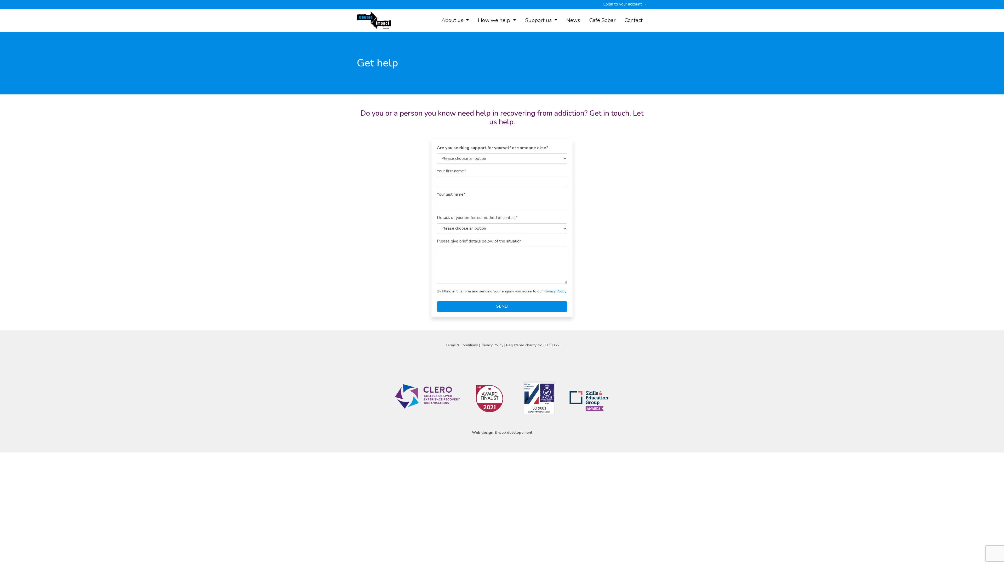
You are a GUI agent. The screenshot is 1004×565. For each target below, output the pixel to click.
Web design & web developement (502, 432)
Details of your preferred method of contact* (477, 218)
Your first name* (451, 171)
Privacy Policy (555, 291)
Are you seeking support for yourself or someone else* (492, 148)
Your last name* (451, 194)
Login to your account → (625, 4)
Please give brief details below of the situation (479, 241)
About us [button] (453, 20)
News (573, 20)
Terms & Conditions (462, 345)
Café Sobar (602, 20)
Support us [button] (539, 20)
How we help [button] (494, 20)
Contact (633, 20)
